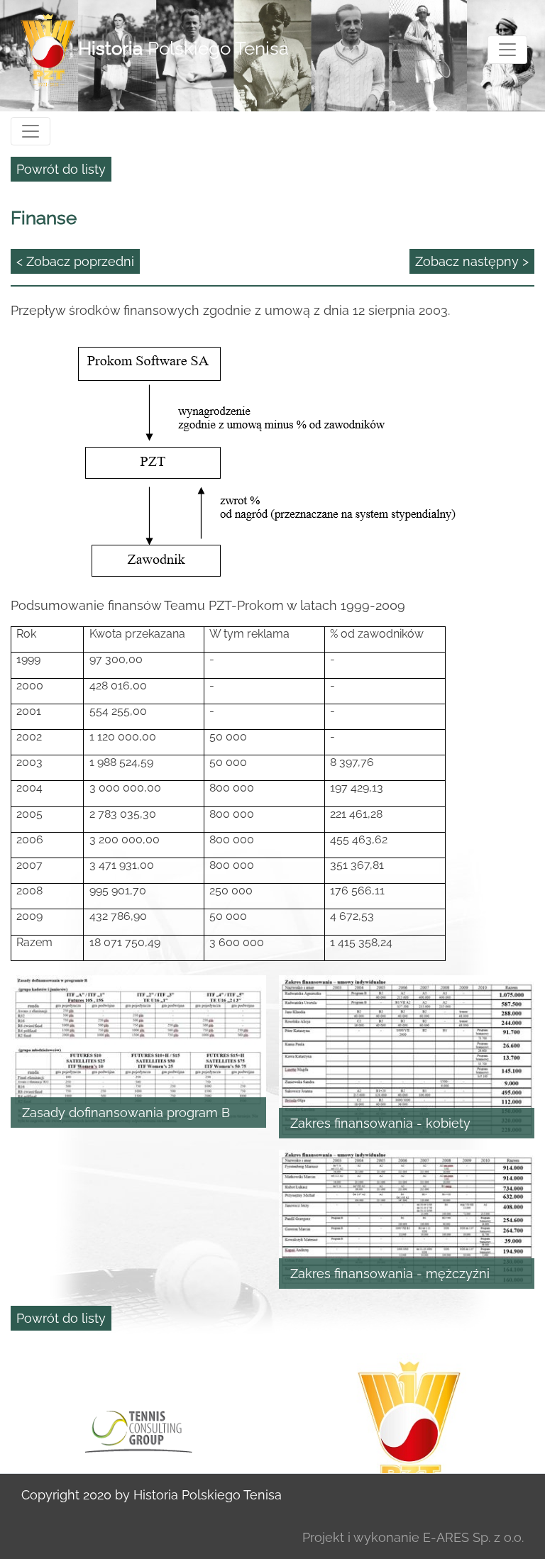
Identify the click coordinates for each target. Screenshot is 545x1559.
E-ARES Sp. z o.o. (473, 1537)
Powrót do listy (61, 169)
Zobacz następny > (472, 261)
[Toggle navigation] (507, 49)
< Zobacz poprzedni (75, 261)
